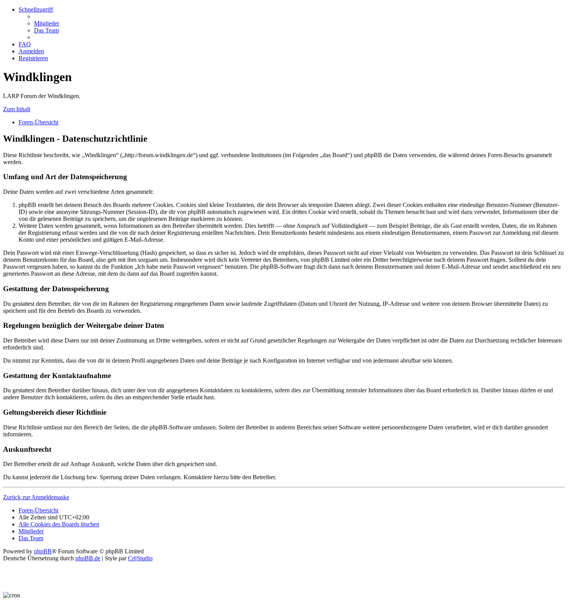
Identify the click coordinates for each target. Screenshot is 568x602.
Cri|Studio (140, 558)
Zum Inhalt (16, 109)
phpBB (43, 551)
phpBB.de (87, 558)
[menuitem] (46, 23)
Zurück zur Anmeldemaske (36, 497)
